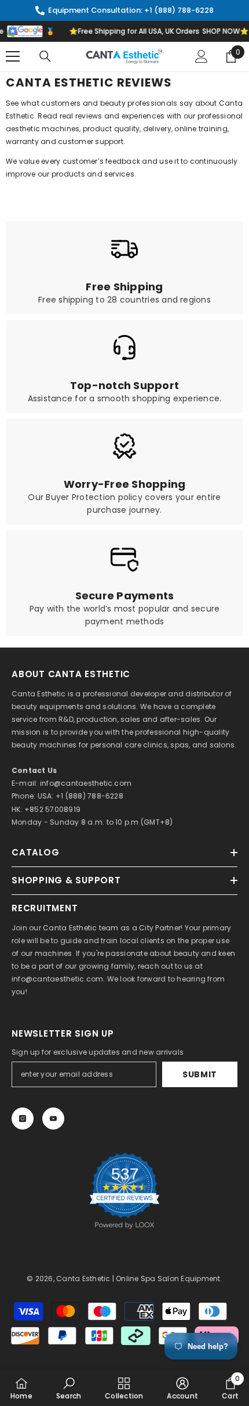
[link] (124, 267)
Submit (199, 1074)
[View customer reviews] (124, 1190)
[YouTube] (53, 1118)
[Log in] (201, 56)
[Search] (45, 56)
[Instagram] (23, 1118)
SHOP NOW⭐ (222, 31)
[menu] (13, 56)
